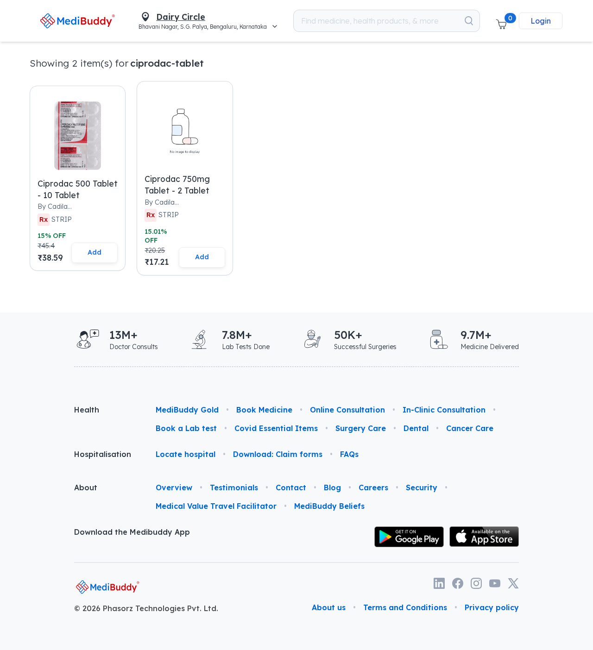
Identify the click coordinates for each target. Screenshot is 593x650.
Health (86, 409)
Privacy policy (492, 607)
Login (540, 20)
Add (94, 252)
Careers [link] (373, 487)
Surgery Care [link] (360, 428)
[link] (77, 21)
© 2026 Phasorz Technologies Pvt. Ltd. (146, 608)
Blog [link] (332, 487)
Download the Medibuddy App (132, 532)
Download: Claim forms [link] (277, 454)
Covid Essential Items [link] (276, 428)
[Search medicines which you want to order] (468, 20)
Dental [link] (416, 428)
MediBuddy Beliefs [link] (329, 506)
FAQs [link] (349, 454)
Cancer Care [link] (469, 428)
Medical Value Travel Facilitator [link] (216, 506)
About (85, 487)
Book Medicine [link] (264, 409)
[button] (501, 21)
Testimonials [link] (234, 487)
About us (329, 607)
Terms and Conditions (405, 607)
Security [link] (421, 487)
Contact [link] (291, 487)
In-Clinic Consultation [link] (444, 409)
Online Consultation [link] (347, 409)
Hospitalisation (102, 454)
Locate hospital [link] (185, 454)
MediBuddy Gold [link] (187, 409)
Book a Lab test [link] (186, 428)
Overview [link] (174, 487)
